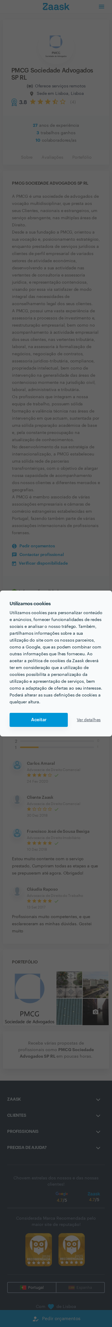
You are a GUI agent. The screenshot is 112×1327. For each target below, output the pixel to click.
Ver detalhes (89, 720)
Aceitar (39, 720)
